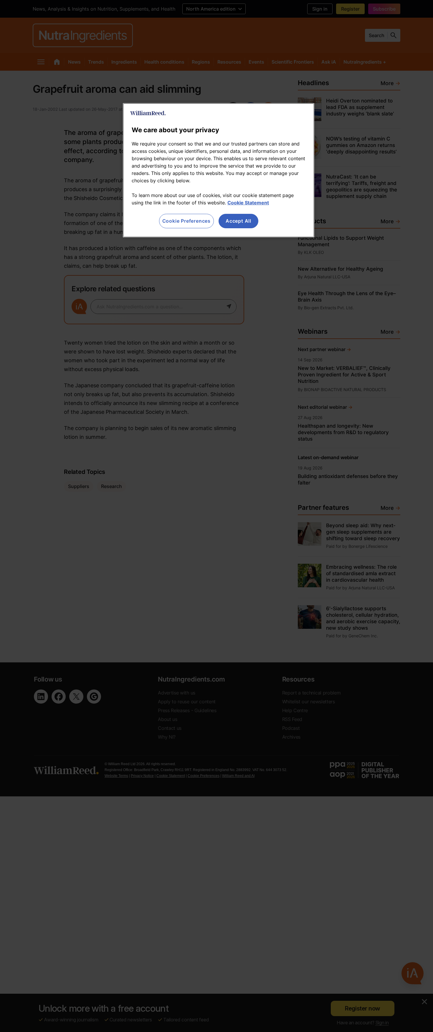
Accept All (238, 221)
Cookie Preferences (186, 221)
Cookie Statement (248, 203)
